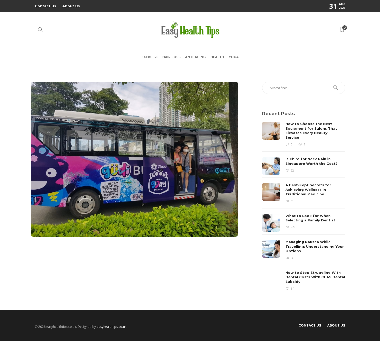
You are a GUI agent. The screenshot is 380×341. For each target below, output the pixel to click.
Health (217, 57)
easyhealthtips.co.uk (111, 326)
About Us (71, 6)
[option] (303, 206)
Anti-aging (195, 57)
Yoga (234, 57)
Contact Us (45, 6)
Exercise (149, 57)
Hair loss (171, 57)
